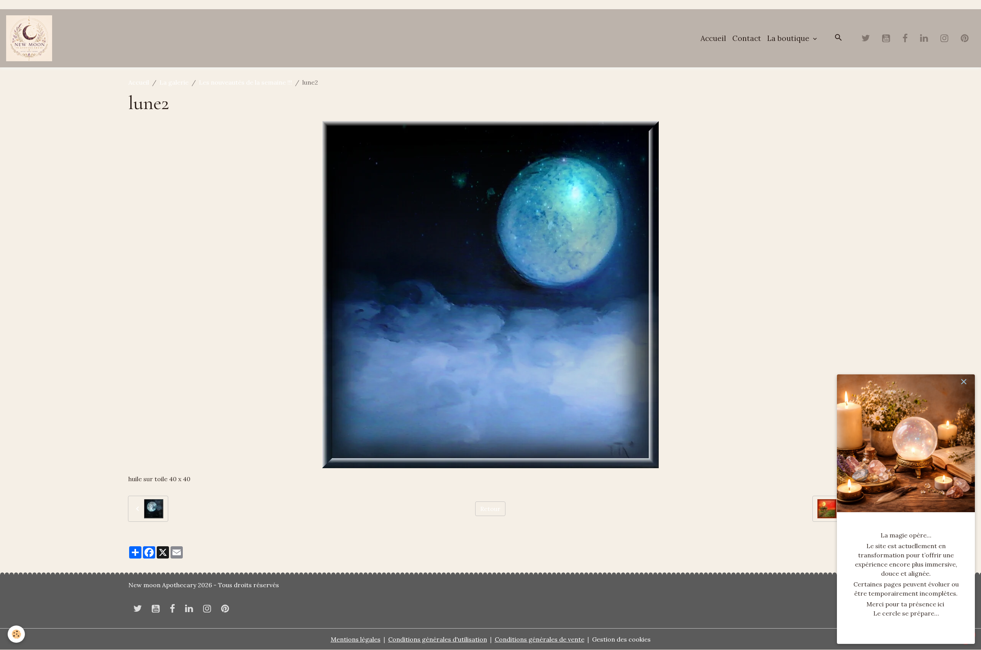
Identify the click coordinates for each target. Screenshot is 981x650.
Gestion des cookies (621, 639)
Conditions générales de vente (539, 639)
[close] (963, 381)
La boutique (789, 38)
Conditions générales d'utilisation (437, 639)
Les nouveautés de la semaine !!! (245, 82)
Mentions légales (356, 639)
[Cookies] (16, 634)
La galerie (174, 82)
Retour (490, 509)
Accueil (713, 38)
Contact (746, 38)
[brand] (30, 38)
